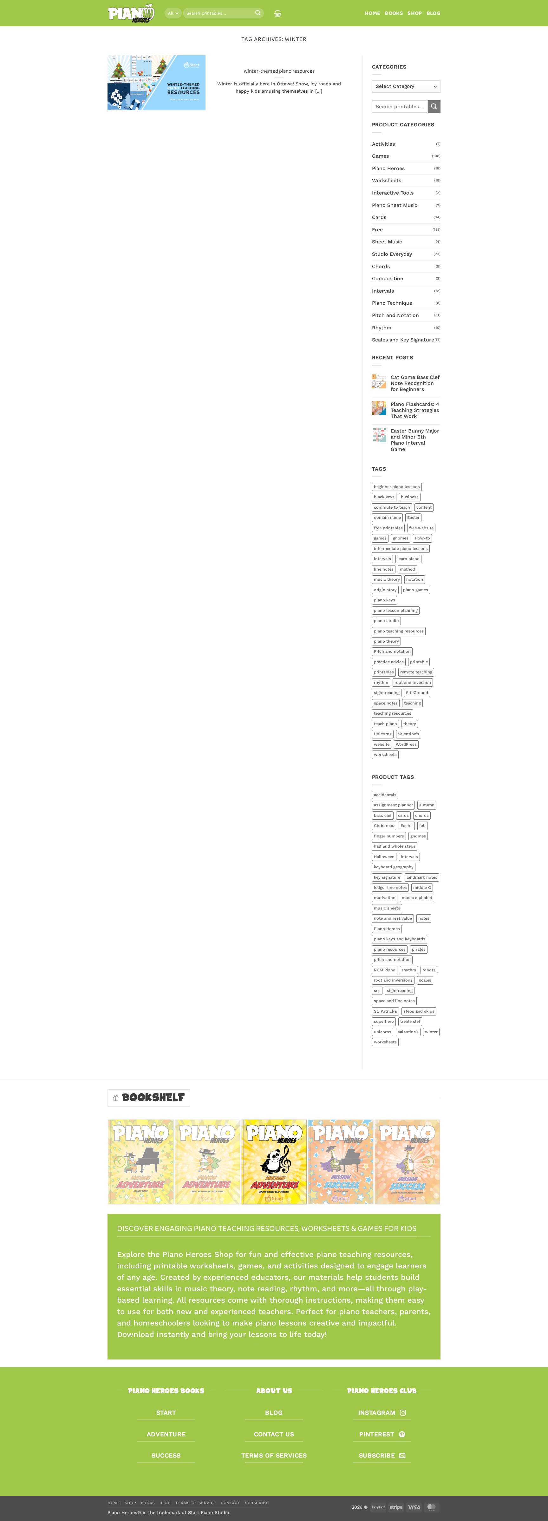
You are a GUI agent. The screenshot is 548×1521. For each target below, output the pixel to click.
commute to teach (392, 507)
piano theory (386, 641)
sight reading (387, 692)
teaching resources (392, 713)
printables (384, 672)
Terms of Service (195, 1503)
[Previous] (120, 1162)
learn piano (408, 558)
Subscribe (257, 1503)
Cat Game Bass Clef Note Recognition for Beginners (415, 383)
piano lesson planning (396, 610)
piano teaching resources (399, 631)
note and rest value (393, 918)
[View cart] (277, 13)
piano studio (386, 620)
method (407, 569)
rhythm (381, 682)
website (381, 744)
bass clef (383, 815)
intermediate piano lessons (401, 548)
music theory (387, 579)
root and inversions (393, 980)
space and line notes (394, 1000)
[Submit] (257, 13)
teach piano (385, 723)
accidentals (385, 794)
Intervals (383, 291)
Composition (387, 278)
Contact (230, 1503)
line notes (384, 569)
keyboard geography (394, 866)
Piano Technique (392, 303)
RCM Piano (384, 970)
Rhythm (381, 328)
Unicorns (383, 733)
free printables (388, 528)
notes (423, 918)
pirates (419, 949)
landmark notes (422, 877)
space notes (386, 703)
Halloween (384, 856)
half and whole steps (394, 846)
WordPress (406, 744)
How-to (422, 538)
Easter (413, 517)
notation (414, 579)
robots (428, 970)
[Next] (428, 1162)
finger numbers (389, 836)
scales (425, 980)
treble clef (410, 1021)
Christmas (384, 825)
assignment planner (393, 805)
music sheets (387, 908)
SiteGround (417, 692)
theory (409, 723)
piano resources (390, 949)
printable (419, 661)
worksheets (385, 754)
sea (377, 990)
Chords (381, 266)
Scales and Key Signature (403, 340)
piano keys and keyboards (399, 938)
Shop (415, 13)
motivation (384, 897)
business (410, 496)
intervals (382, 558)
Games (380, 156)
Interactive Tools (393, 193)
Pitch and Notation (395, 315)
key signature (387, 877)
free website (421, 528)
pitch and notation (392, 959)
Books (394, 13)
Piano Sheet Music (394, 205)
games (380, 538)
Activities (383, 144)
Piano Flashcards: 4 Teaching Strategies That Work (415, 410)
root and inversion (413, 682)
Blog (433, 13)
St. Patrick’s (385, 1011)
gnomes (400, 538)
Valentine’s (408, 1031)
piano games (415, 589)
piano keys (384, 600)
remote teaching (416, 672)
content (424, 507)
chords (422, 815)
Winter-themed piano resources (279, 71)
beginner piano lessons (397, 486)
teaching (412, 703)
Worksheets (386, 180)
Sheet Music (387, 242)
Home (372, 13)
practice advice (389, 661)
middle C (422, 887)
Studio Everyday (392, 254)
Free (377, 230)
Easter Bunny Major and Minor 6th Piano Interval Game (415, 440)
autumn (426, 805)
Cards (379, 217)
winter (431, 1031)
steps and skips (418, 1011)
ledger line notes (390, 887)
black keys (384, 496)
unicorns (382, 1031)
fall (422, 825)
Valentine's (408, 733)
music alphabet (417, 897)
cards (403, 815)
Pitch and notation (392, 651)
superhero (384, 1021)
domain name (387, 517)
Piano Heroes (388, 168)
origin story (385, 589)
